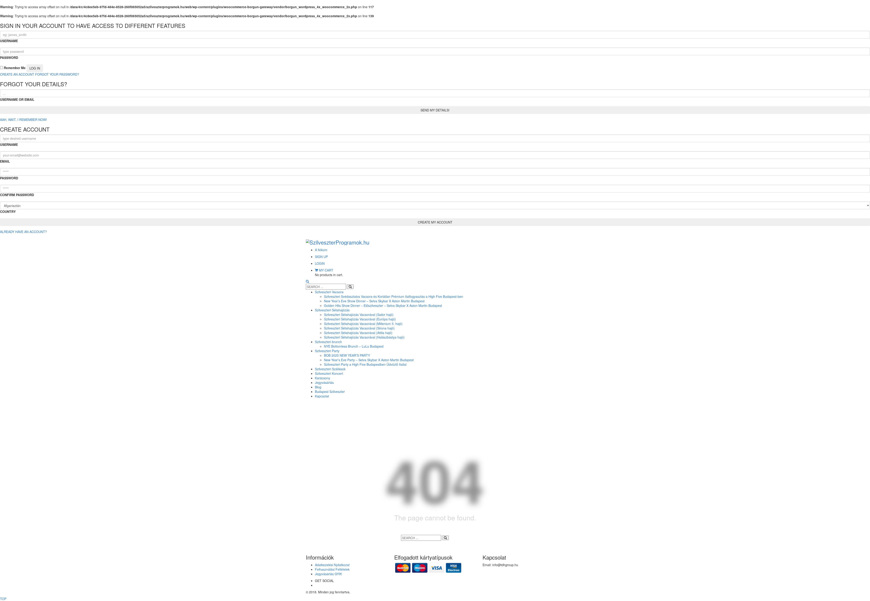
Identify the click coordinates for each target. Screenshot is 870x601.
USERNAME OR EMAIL (17, 99)
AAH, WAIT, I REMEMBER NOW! (23, 119)
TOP (3, 598)
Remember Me (14, 67)
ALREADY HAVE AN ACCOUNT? (23, 231)
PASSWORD (9, 57)
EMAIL (5, 161)
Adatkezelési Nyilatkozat (332, 565)
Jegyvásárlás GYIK (328, 574)
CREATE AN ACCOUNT (17, 74)
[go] (350, 286)
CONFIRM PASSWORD (17, 194)
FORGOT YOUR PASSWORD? (57, 74)
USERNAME (9, 40)
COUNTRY (8, 211)
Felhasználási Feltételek (332, 569)
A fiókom (321, 250)
